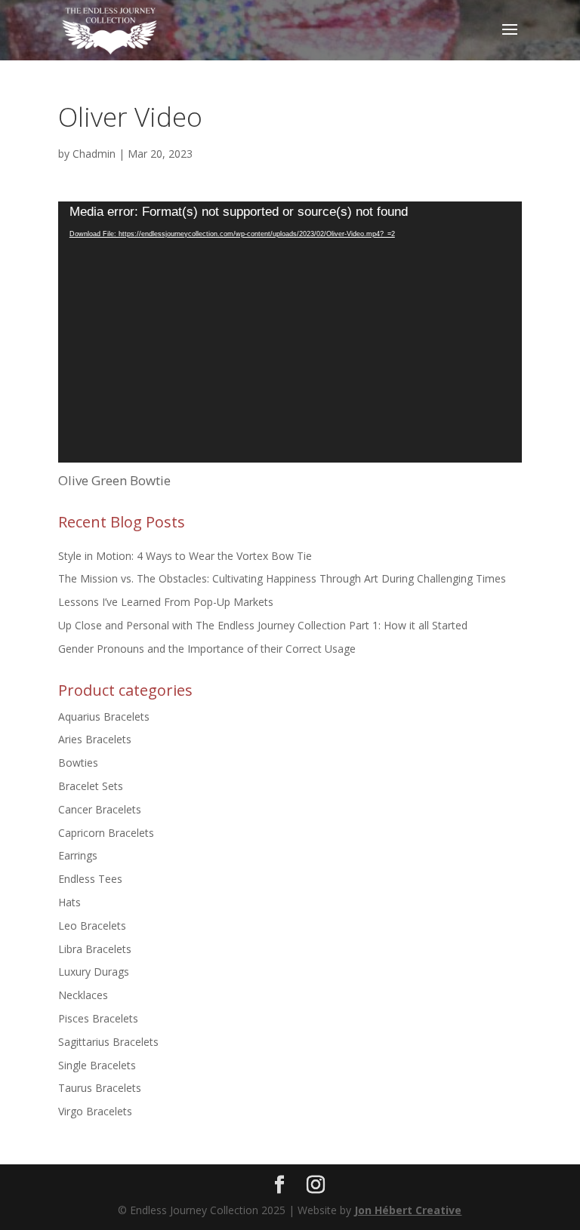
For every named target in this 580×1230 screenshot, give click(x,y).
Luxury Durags (93, 971)
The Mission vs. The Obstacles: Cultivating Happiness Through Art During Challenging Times (282, 578)
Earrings (77, 855)
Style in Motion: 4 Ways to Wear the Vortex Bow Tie (185, 556)
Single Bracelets (97, 1065)
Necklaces (83, 995)
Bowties (78, 762)
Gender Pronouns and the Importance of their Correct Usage (207, 648)
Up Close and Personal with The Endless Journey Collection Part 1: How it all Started (262, 625)
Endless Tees (90, 879)
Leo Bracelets (92, 925)
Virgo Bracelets (95, 1111)
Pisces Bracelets (98, 1018)
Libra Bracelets (94, 949)
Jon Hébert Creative (407, 1210)
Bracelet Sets (90, 786)
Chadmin (94, 153)
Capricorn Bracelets (106, 833)
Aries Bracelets (94, 739)
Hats (69, 902)
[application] (290, 332)
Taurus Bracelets (99, 1088)
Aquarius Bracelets (104, 716)
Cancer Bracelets (99, 809)
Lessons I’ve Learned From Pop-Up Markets (165, 602)
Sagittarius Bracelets (108, 1042)
